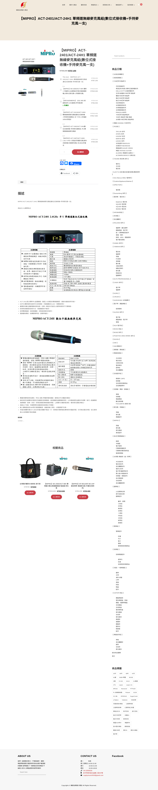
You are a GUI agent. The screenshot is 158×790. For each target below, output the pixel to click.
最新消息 (84, 5)
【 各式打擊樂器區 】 (119, 436)
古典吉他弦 (119, 363)
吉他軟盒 (119, 607)
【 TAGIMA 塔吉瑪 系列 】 (121, 159)
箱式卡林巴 (116, 719)
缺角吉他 (126, 719)
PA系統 (118, 259)
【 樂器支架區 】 (117, 634)
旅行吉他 (134, 711)
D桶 (114, 681)
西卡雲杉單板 (117, 726)
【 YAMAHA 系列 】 (118, 246)
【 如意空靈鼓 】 (117, 78)
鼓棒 (117, 441)
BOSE (131, 677)
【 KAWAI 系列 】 (118, 243)
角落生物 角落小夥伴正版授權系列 (127, 88)
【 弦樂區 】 (116, 549)
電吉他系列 (119, 464)
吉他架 (118, 614)
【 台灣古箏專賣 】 (118, 74)
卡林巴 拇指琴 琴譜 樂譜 (124, 117)
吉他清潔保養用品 (121, 383)
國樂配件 (119, 496)
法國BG (127, 715)
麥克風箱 (119, 612)
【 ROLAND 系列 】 (118, 223)
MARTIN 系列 (120, 138)
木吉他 (118, 166)
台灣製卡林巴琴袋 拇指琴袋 (125, 119)
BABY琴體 (122, 677)
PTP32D (132, 688)
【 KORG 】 (116, 293)
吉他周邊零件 (120, 385)
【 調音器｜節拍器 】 (119, 349)
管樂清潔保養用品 (124, 546)
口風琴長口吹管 (129, 707)
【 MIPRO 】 (116, 420)
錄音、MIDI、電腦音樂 (123, 237)
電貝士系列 (119, 469)
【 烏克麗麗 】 (117, 219)
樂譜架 (118, 619)
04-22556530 (87, 770)
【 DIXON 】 (116, 339)
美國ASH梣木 (117, 722)
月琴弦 (120, 506)
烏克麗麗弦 (119, 370)
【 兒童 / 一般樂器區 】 (119, 567)
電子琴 (118, 287)
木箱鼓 (118, 443)
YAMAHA (124, 700)
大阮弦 (120, 518)
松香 (119, 562)
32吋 (114, 673)
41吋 (133, 673)
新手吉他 (126, 711)
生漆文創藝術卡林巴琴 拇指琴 (125, 93)
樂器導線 (119, 399)
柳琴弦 (120, 520)
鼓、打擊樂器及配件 (122, 232)
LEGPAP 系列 (120, 136)
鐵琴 (117, 573)
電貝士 (118, 164)
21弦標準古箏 (120, 491)
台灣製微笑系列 (121, 105)
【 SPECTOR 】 (117, 185)
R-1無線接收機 (117, 692)
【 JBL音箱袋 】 (117, 346)
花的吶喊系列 (120, 103)
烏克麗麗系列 (120, 466)
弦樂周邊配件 (120, 554)
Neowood (124, 688)
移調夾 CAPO (120, 378)
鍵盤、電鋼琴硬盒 (121, 602)
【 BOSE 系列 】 (117, 332)
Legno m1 (129, 685)
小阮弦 (120, 504)
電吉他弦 (119, 360)
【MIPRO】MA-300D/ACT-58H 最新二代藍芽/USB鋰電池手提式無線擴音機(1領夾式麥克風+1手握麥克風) (75, 91)
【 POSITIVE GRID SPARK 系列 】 (124, 336)
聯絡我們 (119, 5)
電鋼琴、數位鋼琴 (121, 228)
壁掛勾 (118, 626)
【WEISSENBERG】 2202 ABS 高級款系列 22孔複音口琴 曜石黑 (74, 102)
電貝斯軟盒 (119, 610)
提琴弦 (118, 368)
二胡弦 (120, 513)
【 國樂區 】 (116, 486)
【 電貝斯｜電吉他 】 (119, 197)
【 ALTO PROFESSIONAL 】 (122, 279)
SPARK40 (124, 696)
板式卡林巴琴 (117, 715)
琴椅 (117, 640)
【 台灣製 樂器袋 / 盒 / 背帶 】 (122, 456)
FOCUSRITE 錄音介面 (123, 404)
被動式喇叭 (119, 268)
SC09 (135, 692)
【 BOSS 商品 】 (117, 329)
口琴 (117, 580)
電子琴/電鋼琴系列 (122, 471)
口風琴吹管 (129, 704)
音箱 (117, 322)
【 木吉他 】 (116, 126)
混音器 (118, 261)
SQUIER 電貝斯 (121, 204)
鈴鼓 (117, 585)
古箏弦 (120, 511)
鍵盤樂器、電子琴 (121, 230)
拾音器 (118, 381)
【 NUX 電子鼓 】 (118, 325)
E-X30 (121, 681)
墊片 (119, 541)
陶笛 (117, 587)
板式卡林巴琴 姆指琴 (122, 100)
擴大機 (118, 263)
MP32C (115, 688)
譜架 (117, 644)
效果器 (118, 396)
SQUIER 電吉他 (121, 206)
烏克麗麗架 (119, 642)
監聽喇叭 (119, 275)
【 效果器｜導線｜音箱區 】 (121, 389)
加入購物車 (80, 152)
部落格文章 (106, 5)
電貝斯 (118, 190)
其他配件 (119, 433)
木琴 (117, 575)
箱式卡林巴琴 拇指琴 (122, 98)
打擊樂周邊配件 (121, 448)
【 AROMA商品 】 (118, 212)
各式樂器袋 (119, 478)
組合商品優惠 (116, 653)
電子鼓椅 (119, 446)
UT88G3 (115, 700)
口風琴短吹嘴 (117, 707)
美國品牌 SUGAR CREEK (124, 148)
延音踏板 (119, 309)
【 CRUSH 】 (116, 297)
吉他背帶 (119, 480)
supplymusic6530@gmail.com (93, 775)
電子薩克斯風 (120, 240)
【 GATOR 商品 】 (118, 593)
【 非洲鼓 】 (116, 216)
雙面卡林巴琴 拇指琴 (122, 96)
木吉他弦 (119, 358)
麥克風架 (119, 617)
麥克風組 (119, 430)
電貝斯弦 (119, 365)
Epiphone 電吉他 (121, 202)
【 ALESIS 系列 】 (118, 312)
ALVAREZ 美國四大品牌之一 (125, 153)
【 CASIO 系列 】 (118, 282)
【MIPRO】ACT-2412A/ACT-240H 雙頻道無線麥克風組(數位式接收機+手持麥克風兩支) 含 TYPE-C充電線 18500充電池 (74, 116)
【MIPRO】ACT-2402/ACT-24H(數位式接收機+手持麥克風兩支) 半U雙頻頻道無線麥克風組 (74, 129)
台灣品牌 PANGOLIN (123, 143)
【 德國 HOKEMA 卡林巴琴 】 (122, 123)
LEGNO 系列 (120, 141)
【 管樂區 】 (116, 526)
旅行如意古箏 (120, 494)
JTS (114, 685)
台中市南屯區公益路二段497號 (93, 773)
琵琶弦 (120, 523)
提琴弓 (120, 559)
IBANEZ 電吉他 (121, 209)
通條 (119, 543)
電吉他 (118, 168)
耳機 (117, 256)
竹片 (119, 539)
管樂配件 (119, 531)
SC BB (115, 696)
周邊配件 (119, 417)
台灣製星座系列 (121, 107)
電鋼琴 (118, 254)
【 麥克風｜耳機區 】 (119, 407)
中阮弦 (120, 516)
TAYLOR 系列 (120, 131)
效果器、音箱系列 (121, 476)
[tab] (22, 182)
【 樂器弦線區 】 (117, 353)
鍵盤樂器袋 (119, 598)
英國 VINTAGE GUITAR (124, 150)
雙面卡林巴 (116, 730)
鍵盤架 (118, 624)
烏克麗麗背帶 (120, 483)
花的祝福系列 (120, 86)
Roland (128, 692)
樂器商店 (94, 5)
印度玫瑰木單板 (118, 704)
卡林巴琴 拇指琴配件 (122, 115)
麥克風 (118, 271)
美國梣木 (127, 722)
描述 (21, 182)
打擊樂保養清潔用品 (122, 451)
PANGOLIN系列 (121, 112)
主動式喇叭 (119, 266)
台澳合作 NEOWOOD (123, 146)
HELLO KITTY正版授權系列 (125, 91)
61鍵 (114, 677)
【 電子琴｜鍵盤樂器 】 (119, 303)
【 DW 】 (115, 343)
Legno (121, 685)
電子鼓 (118, 317)
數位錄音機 (119, 401)
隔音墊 (118, 629)
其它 (64, 160)
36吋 (120, 673)
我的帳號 (130, 5)
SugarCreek (134, 696)
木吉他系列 (119, 461)
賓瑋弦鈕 (127, 726)
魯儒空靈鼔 (119, 453)
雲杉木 (125, 730)
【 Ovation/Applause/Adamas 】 (123, 181)
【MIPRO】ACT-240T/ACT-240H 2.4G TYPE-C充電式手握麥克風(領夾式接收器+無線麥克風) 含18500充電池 (75, 141)
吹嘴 (119, 536)
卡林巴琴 (133, 700)
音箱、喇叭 (119, 235)
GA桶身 (135, 681)
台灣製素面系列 (121, 110)
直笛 (117, 582)
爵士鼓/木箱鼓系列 (122, 473)
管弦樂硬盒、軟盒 (121, 600)
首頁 (63, 5)
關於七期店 (73, 5)
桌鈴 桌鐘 (119, 577)
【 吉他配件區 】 (117, 373)
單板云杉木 (116, 711)
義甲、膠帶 (121, 501)
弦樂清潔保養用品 (124, 564)
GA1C (128, 681)
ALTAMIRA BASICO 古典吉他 (125, 155)
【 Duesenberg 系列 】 (119, 193)
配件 (117, 589)
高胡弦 (120, 508)
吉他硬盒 (119, 605)
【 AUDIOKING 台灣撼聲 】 (121, 300)
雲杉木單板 (134, 730)
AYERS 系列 (120, 134)
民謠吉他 (119, 273)
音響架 (118, 622)
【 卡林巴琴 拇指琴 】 (119, 81)
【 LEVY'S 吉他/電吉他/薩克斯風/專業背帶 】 (126, 173)
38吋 (127, 673)
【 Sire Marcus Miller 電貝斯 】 (122, 178)
